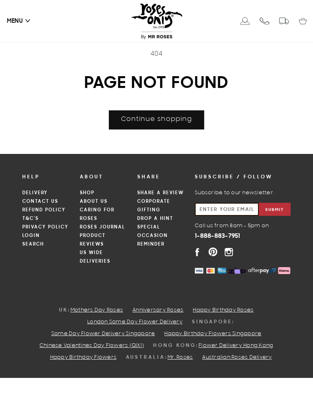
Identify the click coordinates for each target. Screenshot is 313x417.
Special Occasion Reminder (152, 236)
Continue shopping (156, 119)
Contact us (40, 201)
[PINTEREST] (213, 252)
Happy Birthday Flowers (83, 357)
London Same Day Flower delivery (135, 322)
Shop (87, 193)
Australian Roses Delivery (237, 357)
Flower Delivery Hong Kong (235, 345)
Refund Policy (44, 210)
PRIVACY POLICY (45, 227)
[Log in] (245, 21)
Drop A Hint (155, 218)
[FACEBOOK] (197, 252)
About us (94, 201)
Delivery (35, 193)
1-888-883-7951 (217, 236)
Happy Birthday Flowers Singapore (212, 333)
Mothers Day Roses (97, 310)
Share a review (160, 193)
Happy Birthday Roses (223, 310)
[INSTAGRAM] (229, 252)
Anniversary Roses (157, 310)
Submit (274, 210)
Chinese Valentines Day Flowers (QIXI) (92, 345)
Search (33, 244)
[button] (15, 21)
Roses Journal (102, 227)
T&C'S (30, 218)
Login (31, 235)
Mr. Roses (180, 357)
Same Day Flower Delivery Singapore (103, 333)
